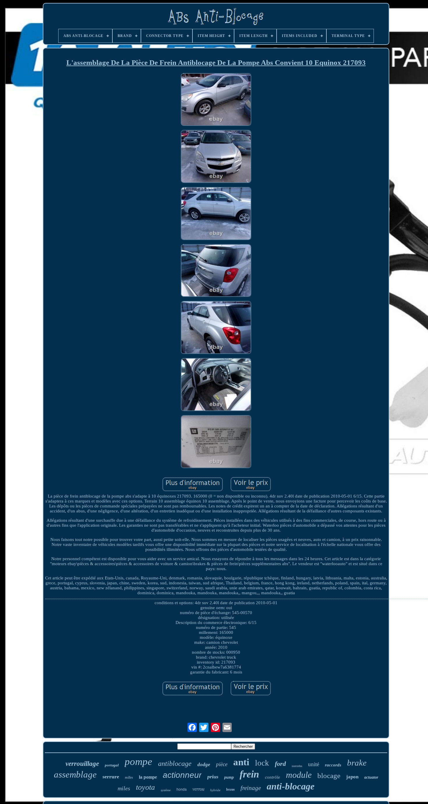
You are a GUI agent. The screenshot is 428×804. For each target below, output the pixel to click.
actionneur (182, 775)
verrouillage (82, 763)
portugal (112, 765)
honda (181, 790)
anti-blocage (290, 786)
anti (241, 762)
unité (313, 764)
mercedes (297, 766)
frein (249, 774)
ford (280, 763)
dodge (203, 764)
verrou (198, 789)
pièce (221, 764)
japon (352, 777)
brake (357, 762)
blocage (328, 776)
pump (229, 777)
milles (129, 777)
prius (212, 777)
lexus (230, 789)
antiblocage (175, 763)
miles (124, 788)
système (166, 790)
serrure (110, 777)
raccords (333, 765)
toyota (145, 787)
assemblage (75, 774)
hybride (215, 790)
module (299, 775)
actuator (371, 777)
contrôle (272, 777)
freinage (250, 787)
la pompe (148, 777)
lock (262, 763)
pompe (138, 761)
